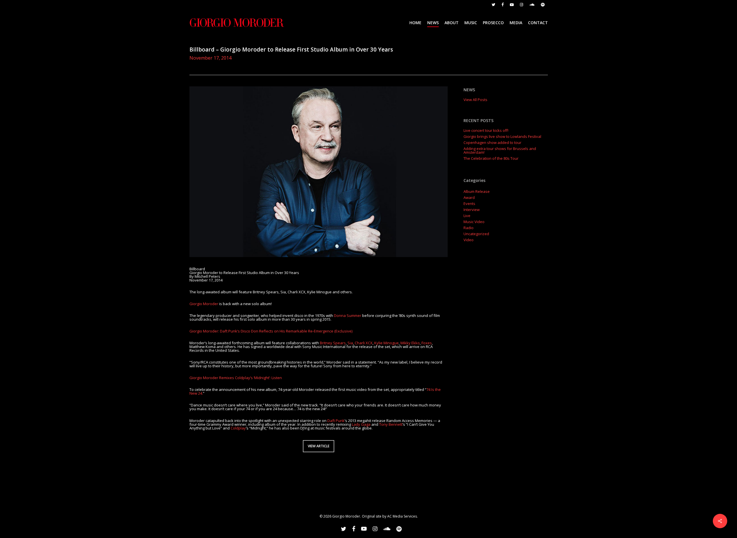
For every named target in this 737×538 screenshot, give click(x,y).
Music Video (474, 222)
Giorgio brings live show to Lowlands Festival (502, 136)
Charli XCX (364, 342)
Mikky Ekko (410, 342)
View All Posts (475, 99)
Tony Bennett (390, 424)
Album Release (477, 191)
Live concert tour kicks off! (486, 130)
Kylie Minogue (386, 342)
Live (467, 216)
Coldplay (238, 428)
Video (469, 240)
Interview (472, 210)
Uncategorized (476, 234)
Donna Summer (347, 315)
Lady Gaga (361, 424)
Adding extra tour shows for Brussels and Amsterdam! (500, 150)
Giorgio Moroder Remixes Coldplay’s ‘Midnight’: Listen (235, 377)
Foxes (426, 342)
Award (469, 197)
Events (469, 204)
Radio (469, 228)
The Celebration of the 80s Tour (491, 158)
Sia (350, 342)
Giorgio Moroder (203, 303)
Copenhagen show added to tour (492, 143)
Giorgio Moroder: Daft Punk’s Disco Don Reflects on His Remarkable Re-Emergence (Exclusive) (270, 331)
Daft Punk (336, 420)
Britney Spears (333, 342)
